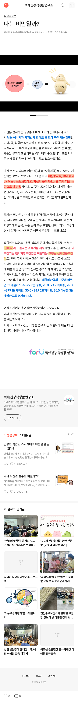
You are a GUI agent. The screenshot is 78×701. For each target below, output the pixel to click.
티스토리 (26, 675)
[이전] (5, 85)
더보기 (71, 434)
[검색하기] (63, 6)
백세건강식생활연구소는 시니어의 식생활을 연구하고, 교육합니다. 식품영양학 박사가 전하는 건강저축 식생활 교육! (31, 406)
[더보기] (72, 696)
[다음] (72, 85)
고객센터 (52, 675)
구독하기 (11, 417)
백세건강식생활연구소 (39, 5)
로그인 (39, 675)
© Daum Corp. (39, 682)
